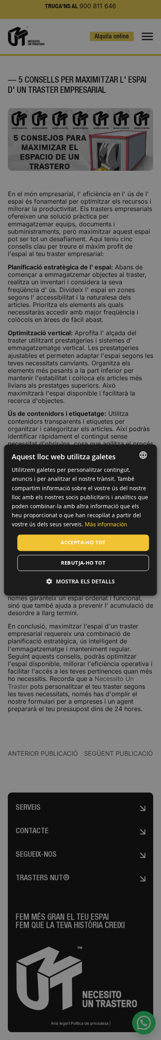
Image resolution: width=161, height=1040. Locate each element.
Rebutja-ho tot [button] (83, 562)
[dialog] (80, 520)
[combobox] (143, 455)
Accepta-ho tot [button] (83, 542)
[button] (81, 581)
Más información (106, 524)
